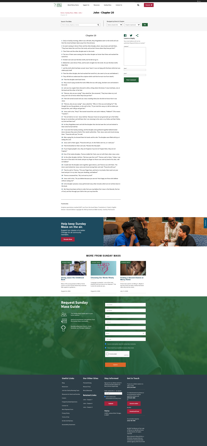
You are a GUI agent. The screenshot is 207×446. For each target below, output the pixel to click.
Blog (63, 383)
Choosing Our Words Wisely (102, 278)
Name (125, 68)
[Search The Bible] (98, 24)
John (79, 13)
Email (125, 73)
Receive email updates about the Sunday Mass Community (121, 344)
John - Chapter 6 (87, 403)
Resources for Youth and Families (71, 394)
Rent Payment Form (67, 409)
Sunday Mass (69, 13)
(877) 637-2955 (131, 398)
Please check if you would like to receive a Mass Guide (120, 348)
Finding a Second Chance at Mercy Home (131, 278)
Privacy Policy (66, 413)
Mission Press (87, 386)
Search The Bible (66, 21)
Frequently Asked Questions (69, 402)
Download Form (134, 411)
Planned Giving (87, 383)
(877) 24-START (131, 387)
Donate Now (68, 239)
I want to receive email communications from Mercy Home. (113, 397)
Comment (126, 46)
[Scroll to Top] (202, 442)
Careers (64, 398)
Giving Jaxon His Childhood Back (72, 278)
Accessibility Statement (68, 424)
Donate (148, 5)
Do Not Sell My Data (67, 421)
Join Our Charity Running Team (70, 390)
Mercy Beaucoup (87, 390)
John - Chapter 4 (87, 407)
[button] (205, 223)
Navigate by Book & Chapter (115, 21)
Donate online (134, 403)
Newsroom (65, 386)
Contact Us (65, 405)
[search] (78, 24)
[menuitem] (73, 5)
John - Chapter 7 (87, 399)
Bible (75, 13)
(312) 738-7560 (131, 420)
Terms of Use (65, 417)
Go (145, 25)
